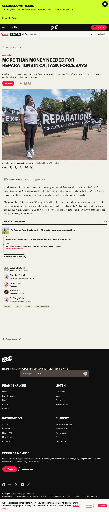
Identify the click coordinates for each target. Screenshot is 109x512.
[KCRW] (7, 361)
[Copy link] (11, 167)
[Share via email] (31, 167)
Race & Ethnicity (43, 306)
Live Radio (60, 391)
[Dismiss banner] (105, 4)
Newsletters (7, 437)
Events (5, 408)
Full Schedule (62, 404)
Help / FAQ (7, 433)
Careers (6, 428)
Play (10, 83)
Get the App (10, 18)
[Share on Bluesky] (26, 167)
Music (58, 396)
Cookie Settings (90, 496)
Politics (28, 306)
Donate (101, 27)
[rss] (20, 84)
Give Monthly (27, 469)
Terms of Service (38, 496)
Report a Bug (7, 496)
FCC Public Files (71, 496)
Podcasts (60, 400)
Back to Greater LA (13, 47)
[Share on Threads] (21, 167)
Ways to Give (61, 433)
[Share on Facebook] (16, 167)
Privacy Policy (21, 496)
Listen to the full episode (15, 256)
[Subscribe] (85, 374)
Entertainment (8, 396)
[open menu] (4, 27)
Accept (102, 505)
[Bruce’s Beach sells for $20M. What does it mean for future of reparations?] (3, 237)
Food (4, 400)
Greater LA (6, 55)
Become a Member (64, 424)
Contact (6, 441)
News (7, 306)
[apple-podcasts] (25, 84)
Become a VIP (62, 428)
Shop (58, 437)
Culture (5, 404)
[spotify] (29, 84)
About (5, 424)
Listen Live (13, 27)
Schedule (102, 34)
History (17, 306)
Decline (89, 505)
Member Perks (62, 441)
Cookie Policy (54, 496)
